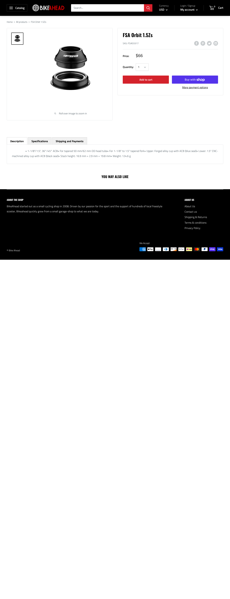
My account (187, 9)
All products (21, 22)
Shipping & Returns (196, 217)
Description (17, 141)
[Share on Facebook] (196, 43)
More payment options (195, 87)
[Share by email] (215, 43)
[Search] (148, 8)
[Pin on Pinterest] (203, 43)
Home (10, 22)
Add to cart (145, 80)
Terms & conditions (195, 223)
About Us (190, 206)
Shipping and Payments (70, 141)
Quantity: (128, 67)
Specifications (39, 141)
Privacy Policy (192, 228)
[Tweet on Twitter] (209, 43)
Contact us (191, 212)
